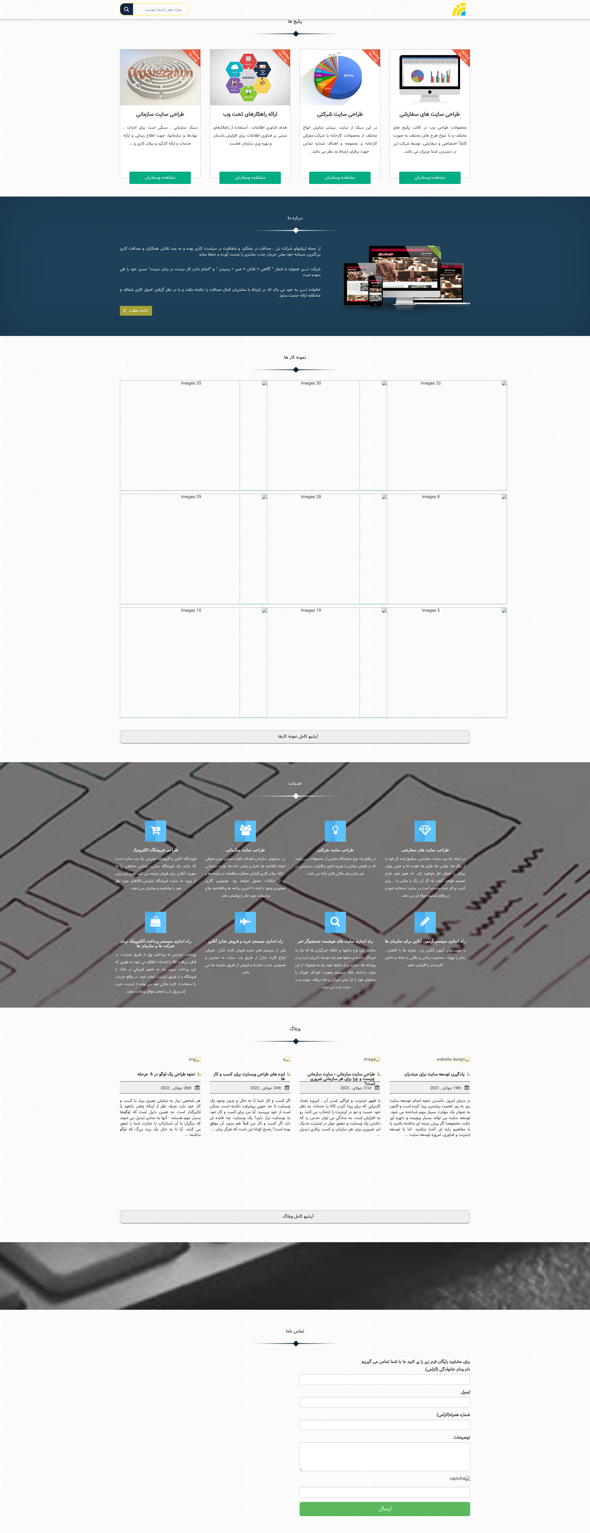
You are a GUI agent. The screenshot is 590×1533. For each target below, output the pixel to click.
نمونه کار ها (373, 10)
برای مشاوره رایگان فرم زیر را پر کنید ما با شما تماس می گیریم (416, 1362)
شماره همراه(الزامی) (453, 1415)
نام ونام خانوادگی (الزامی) (447, 1370)
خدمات (347, 10)
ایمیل (465, 1392)
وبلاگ (326, 10)
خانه (441, 10)
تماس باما (303, 10)
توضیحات (462, 1438)
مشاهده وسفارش (160, 177)
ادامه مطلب (138, 310)
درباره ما (400, 10)
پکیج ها (424, 10)
